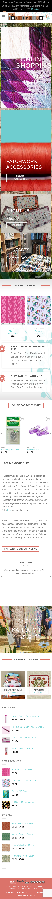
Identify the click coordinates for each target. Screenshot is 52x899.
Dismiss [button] (35, 9)
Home (8, 886)
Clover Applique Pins (10, 450)
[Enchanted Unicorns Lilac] (39, 310)
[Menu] (3, 16)
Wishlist (31, 886)
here (9, 510)
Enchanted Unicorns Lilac (39, 332)
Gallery (41, 886)
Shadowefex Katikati (26, 895)
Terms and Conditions (32, 888)
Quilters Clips (33, 450)
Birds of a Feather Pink (13, 332)
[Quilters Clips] (39, 430)
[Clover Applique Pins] (13, 430)
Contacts (14, 888)
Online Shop (19, 886)
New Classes (26, 563)
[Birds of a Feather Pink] (13, 310)
